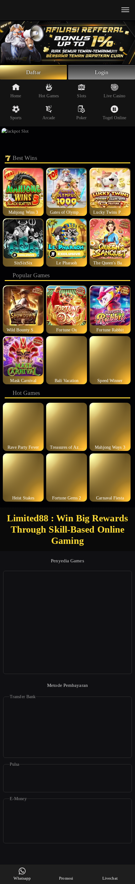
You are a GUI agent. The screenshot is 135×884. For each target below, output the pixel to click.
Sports (16, 117)
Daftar (33, 72)
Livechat (110, 878)
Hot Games (49, 96)
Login (102, 72)
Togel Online (114, 117)
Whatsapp (22, 878)
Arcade (48, 117)
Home (15, 96)
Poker (81, 117)
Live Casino (114, 96)
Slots (81, 96)
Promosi (66, 878)
